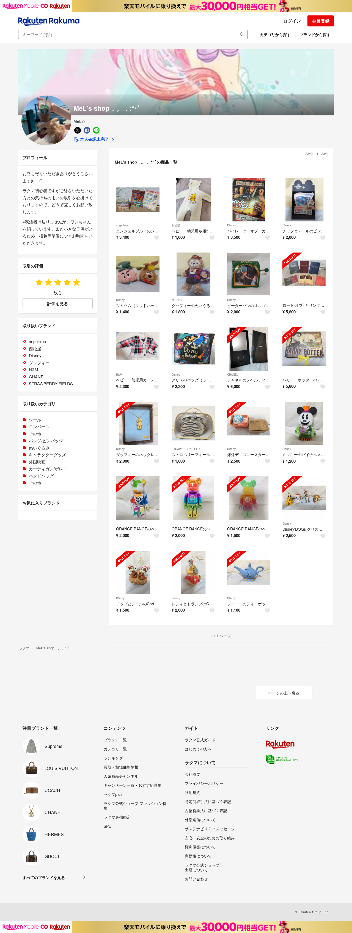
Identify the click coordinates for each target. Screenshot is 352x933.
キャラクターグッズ (47, 454)
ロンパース (39, 426)
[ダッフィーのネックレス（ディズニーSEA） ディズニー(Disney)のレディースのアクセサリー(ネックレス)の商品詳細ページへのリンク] (138, 423)
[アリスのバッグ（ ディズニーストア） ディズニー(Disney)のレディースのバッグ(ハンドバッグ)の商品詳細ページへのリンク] (193, 349)
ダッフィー (178, 300)
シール (35, 419)
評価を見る (57, 303)
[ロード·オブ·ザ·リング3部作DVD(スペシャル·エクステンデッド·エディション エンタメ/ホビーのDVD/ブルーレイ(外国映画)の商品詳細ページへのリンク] (304, 274)
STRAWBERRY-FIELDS (187, 449)
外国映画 (37, 462)
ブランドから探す (315, 34)
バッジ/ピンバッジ (46, 440)
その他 (35, 433)
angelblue (122, 225)
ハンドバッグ (41, 476)
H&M (119, 374)
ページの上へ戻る (283, 693)
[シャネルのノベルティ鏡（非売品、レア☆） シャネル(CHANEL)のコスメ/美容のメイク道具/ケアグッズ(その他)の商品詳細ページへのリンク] (249, 349)
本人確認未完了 (94, 139)
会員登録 (320, 21)
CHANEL (232, 374)
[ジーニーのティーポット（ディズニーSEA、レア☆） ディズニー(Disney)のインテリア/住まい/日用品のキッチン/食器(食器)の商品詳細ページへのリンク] (249, 572)
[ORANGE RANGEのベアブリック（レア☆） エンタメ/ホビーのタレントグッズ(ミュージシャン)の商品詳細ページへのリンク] (138, 498)
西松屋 (176, 225)
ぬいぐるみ (39, 448)
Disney (231, 225)
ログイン (292, 21)
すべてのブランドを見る (44, 877)
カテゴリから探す (275, 34)
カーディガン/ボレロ (48, 468)
